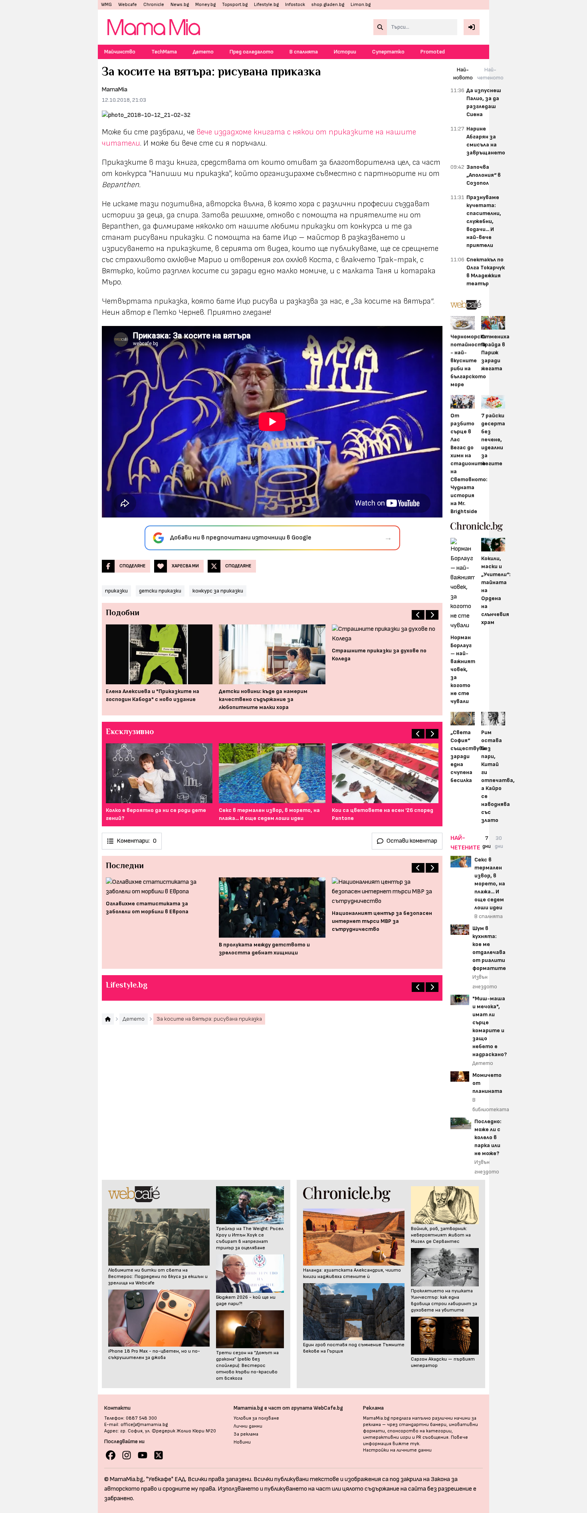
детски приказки (160, 590)
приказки (116, 590)
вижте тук (406, 1444)
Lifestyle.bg (266, 5)
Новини (242, 1442)
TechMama (164, 51)
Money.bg (205, 5)
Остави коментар (412, 841)
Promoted (432, 51)
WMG (106, 5)
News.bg (180, 5)
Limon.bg (361, 5)
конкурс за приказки (217, 590)
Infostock (295, 5)
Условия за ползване (256, 1418)
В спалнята (304, 51)
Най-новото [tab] (463, 73)
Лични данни (248, 1426)
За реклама (246, 1434)
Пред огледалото (252, 51)
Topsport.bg (235, 5)
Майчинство (119, 51)
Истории (345, 51)
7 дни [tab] (486, 842)
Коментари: (137, 841)
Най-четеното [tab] (490, 73)
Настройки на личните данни (397, 1450)
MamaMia (114, 89)
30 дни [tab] (499, 842)
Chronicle (153, 5)
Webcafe (127, 5)
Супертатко (388, 51)
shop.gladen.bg (327, 5)
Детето (203, 51)
